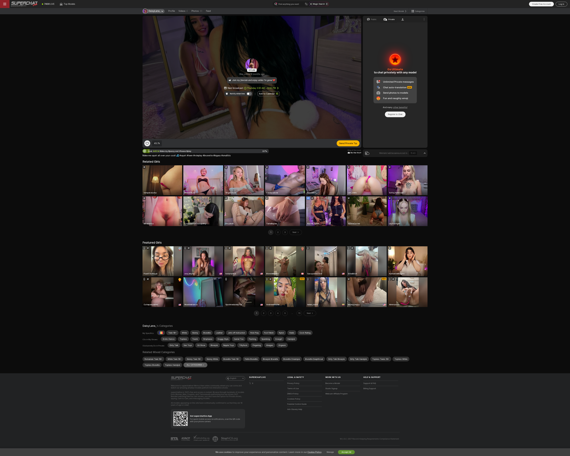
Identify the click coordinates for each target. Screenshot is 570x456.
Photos (196, 11)
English (233, 378)
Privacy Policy (293, 383)
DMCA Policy (293, 394)
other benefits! (400, 107)
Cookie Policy (314, 452)
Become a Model (332, 383)
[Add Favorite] (147, 143)
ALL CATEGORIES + (195, 365)
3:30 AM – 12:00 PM (261, 88)
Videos (183, 11)
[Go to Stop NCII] (230, 439)
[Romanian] (161, 332)
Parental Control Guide (297, 404)
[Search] (306, 4)
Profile (171, 11)
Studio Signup (331, 389)
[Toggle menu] (5, 4)
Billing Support (369, 389)
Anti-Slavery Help (294, 409)
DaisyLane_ (149, 325)
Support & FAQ (369, 383)
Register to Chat (395, 114)
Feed (208, 11)
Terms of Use (293, 389)
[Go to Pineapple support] (215, 439)
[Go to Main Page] (24, 4)
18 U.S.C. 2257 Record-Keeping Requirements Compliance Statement (369, 439)
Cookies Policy (293, 399)
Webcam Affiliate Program (336, 394)
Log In (561, 4)
